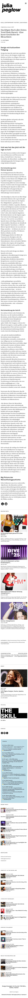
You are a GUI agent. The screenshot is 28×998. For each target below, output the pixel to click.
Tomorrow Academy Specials (14, 749)
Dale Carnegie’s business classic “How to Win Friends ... (16, 939)
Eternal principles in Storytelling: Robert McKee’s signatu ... (15, 889)
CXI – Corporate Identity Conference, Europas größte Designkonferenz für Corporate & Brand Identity (13, 789)
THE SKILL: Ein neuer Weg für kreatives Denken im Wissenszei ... (16, 836)
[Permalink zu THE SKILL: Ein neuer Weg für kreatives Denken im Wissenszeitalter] (3, 836)
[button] (2, 504)
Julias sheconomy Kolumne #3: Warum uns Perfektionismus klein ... (16, 810)
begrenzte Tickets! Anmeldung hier (11, 778)
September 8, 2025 (9, 814)
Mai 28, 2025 (9, 828)
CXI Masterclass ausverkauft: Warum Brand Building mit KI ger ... (16, 830)
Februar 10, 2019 (9, 959)
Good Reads (23, 22)
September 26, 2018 (10, 944)
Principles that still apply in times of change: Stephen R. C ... (14, 946)
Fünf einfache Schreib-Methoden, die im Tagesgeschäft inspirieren (20, 655)
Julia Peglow (6, 40)
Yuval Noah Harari (5, 643)
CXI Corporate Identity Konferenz (15, 783)
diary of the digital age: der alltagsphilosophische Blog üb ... (16, 918)
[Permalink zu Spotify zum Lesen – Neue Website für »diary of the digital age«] (3, 911)
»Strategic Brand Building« (16, 781)
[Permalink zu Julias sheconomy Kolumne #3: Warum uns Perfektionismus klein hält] (3, 810)
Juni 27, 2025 (9, 821)
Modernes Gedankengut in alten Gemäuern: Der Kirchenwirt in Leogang (7, 655)
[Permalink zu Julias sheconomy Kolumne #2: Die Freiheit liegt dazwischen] (3, 816)
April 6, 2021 (3, 688)
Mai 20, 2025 (9, 834)
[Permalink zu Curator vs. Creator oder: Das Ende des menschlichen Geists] (3, 876)
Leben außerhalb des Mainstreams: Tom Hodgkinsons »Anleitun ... (15, 974)
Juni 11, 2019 (8, 887)
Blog (2, 22)
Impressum (3, 860)
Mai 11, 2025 (8, 841)
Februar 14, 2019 (9, 915)
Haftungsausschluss (5, 858)
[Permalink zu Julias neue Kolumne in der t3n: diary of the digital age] (3, 882)
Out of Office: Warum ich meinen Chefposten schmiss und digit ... (16, 968)
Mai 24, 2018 (8, 972)
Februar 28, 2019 (9, 909)
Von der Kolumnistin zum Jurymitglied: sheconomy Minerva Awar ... (16, 843)
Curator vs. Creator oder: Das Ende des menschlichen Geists (15, 876)
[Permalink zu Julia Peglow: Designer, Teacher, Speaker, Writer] (14, 678)
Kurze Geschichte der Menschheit (17, 642)
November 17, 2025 (10, 808)
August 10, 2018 (9, 966)
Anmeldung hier (7, 750)
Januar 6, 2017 (11, 27)
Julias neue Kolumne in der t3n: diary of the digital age (16, 882)
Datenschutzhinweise (6, 856)
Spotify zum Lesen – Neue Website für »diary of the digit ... (16, 911)
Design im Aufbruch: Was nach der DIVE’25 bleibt (16, 823)
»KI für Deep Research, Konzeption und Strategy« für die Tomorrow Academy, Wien (12, 761)
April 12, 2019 (9, 937)
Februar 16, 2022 (9, 874)
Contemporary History (11, 22)
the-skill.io (3, 720)
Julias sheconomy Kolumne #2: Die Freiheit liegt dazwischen (16, 817)
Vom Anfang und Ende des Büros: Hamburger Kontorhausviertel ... (16, 961)
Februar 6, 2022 (9, 880)
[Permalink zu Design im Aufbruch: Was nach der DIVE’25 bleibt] (3, 823)
